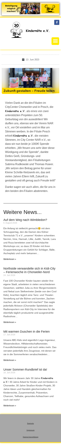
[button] (55, 41)
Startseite (30, 423)
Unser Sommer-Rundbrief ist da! (25, 369)
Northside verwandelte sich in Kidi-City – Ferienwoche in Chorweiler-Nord (29, 270)
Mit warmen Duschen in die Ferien (26, 331)
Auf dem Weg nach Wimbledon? (25, 220)
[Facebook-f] (56, 22)
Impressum (31, 430)
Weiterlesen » (9, 259)
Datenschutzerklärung (30, 437)
